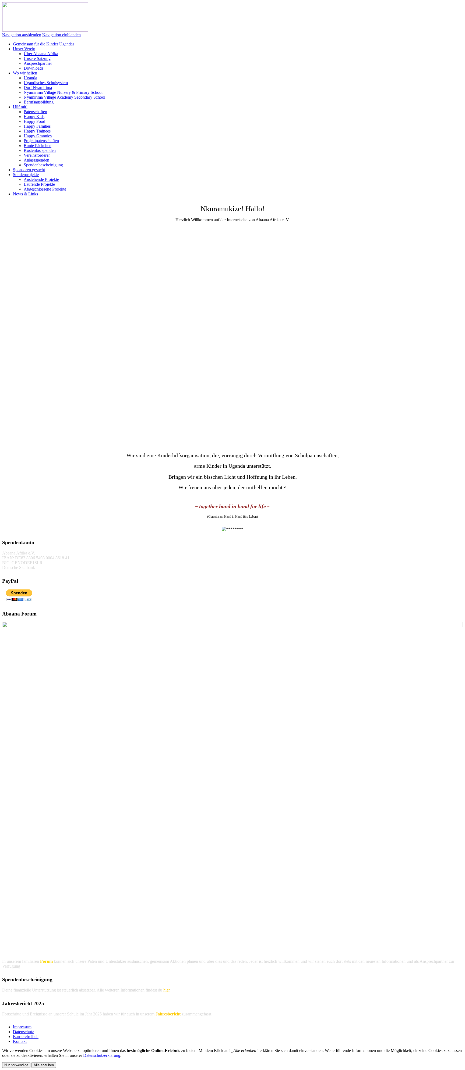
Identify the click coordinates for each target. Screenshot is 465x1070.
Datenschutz (23, 1031)
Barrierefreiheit (25, 1036)
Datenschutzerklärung (101, 1055)
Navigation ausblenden (21, 35)
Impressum (22, 1027)
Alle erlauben (44, 1065)
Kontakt (20, 1041)
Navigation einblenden (61, 35)
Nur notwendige (16, 1065)
